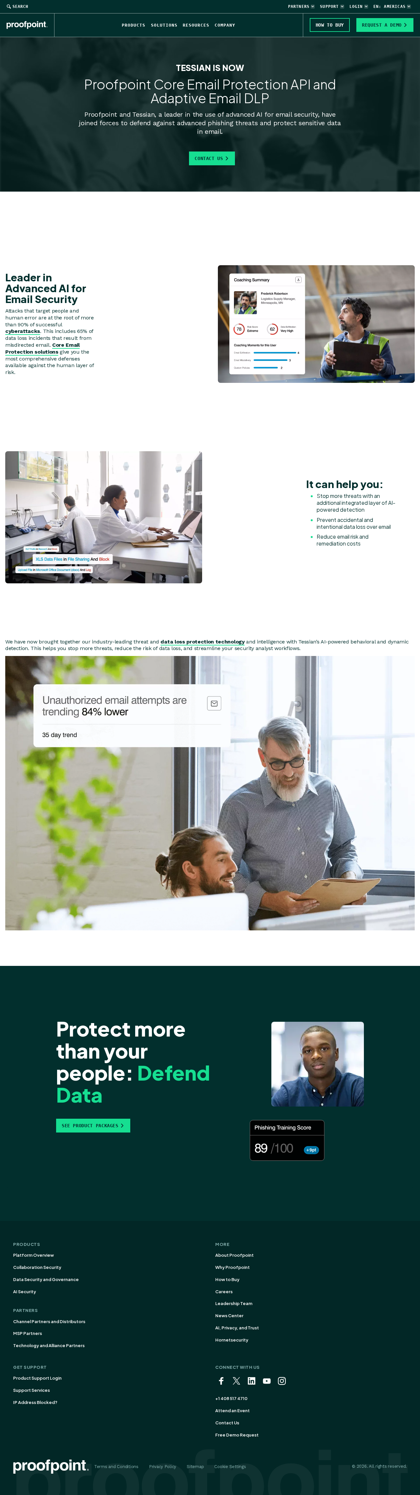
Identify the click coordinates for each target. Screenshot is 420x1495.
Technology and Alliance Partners (49, 1345)
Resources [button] (196, 25)
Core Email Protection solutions (42, 348)
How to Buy (227, 1279)
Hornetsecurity (231, 1340)
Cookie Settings (230, 1466)
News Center (229, 1315)
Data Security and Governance (46, 1279)
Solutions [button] (164, 25)
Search (20, 6)
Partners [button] (299, 6)
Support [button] (329, 6)
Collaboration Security (37, 1267)
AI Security (24, 1291)
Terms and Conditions (116, 1466)
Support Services (31, 1390)
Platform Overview (33, 1255)
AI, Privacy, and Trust (237, 1327)
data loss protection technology (202, 642)
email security (297, 114)
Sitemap (195, 1466)
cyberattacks (22, 331)
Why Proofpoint (232, 1267)
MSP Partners (27, 1333)
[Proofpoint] (30, 25)
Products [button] (133, 25)
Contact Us (209, 158)
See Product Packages (90, 1125)
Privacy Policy (162, 1466)
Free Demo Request (237, 1434)
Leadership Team (233, 1303)
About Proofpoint (234, 1255)
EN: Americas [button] (389, 6)
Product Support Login (37, 1378)
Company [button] (225, 25)
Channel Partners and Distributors (49, 1321)
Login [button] (356, 6)
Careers (224, 1291)
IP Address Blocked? (35, 1402)
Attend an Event (232, 1410)
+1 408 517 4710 (231, 1398)
